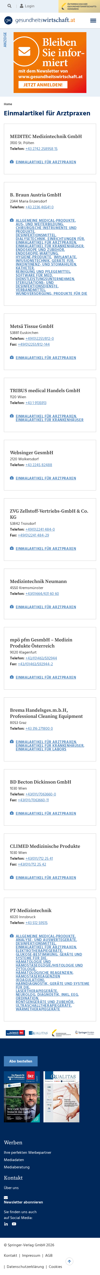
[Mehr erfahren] (15, 1032)
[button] (93, 20)
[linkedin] (6, 1224)
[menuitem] (10, 6)
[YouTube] (14, 1224)
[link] (41, 20)
